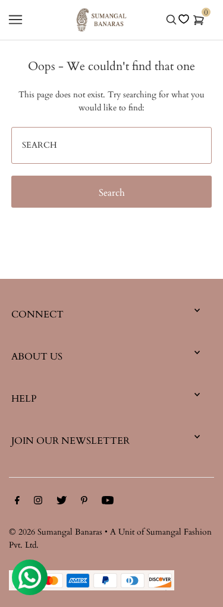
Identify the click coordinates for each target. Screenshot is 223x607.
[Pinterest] (84, 502)
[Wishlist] (184, 19)
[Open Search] (171, 19)
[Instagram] (38, 502)
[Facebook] (17, 502)
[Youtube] (108, 502)
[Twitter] (61, 502)
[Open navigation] (15, 19)
